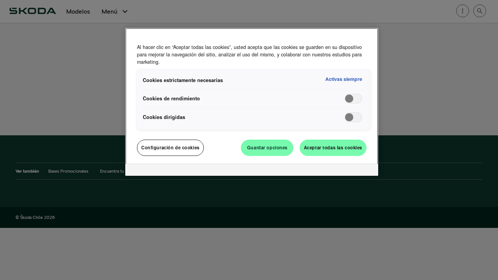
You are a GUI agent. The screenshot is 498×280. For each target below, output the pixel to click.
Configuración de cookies (170, 147)
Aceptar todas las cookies (333, 147)
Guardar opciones (267, 147)
